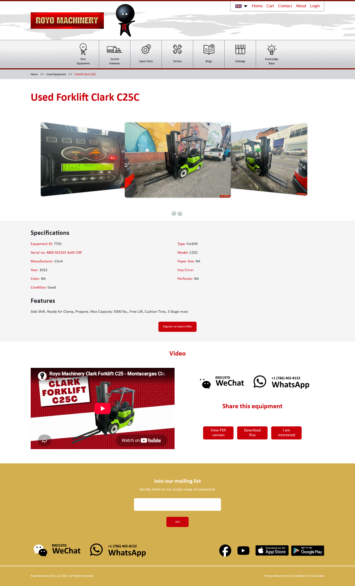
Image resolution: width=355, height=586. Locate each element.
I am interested (286, 432)
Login (315, 6)
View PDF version (218, 432)
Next (180, 213)
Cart (270, 6)
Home (257, 6)
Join (177, 521)
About (301, 6)
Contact (285, 6)
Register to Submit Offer (177, 326)
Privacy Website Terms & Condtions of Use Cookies (294, 576)
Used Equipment (56, 74)
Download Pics (252, 432)
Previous (174, 213)
